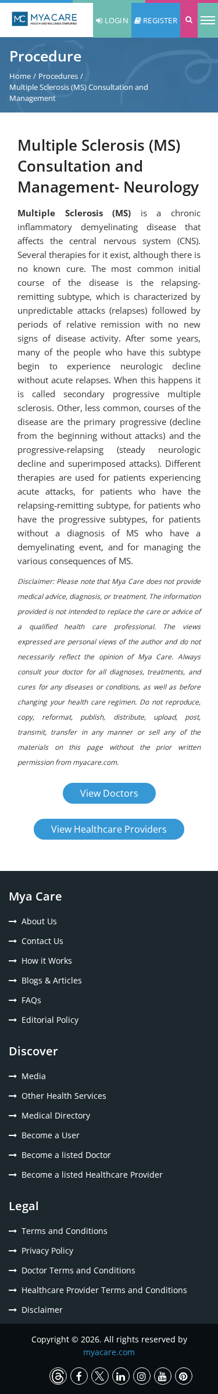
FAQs (31, 999)
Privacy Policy (47, 1250)
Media (34, 1075)
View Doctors (109, 793)
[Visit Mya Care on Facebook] (79, 1376)
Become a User (51, 1135)
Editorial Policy (50, 1019)
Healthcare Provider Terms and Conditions (104, 1289)
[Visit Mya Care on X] (100, 1376)
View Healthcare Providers (109, 829)
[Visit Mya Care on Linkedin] (121, 1376)
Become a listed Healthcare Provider (92, 1174)
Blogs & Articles (52, 980)
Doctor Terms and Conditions (78, 1270)
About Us (39, 921)
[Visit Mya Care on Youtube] (162, 1376)
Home (20, 76)
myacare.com (109, 1351)
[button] (189, 20)
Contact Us (42, 940)
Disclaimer (42, 1309)
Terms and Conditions (65, 1230)
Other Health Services (64, 1095)
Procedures (58, 76)
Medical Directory (56, 1115)
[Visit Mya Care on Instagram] (142, 1376)
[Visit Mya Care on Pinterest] (183, 1376)
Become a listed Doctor (66, 1154)
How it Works (47, 960)
